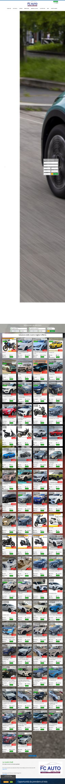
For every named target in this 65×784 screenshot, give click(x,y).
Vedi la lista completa (32, 755)
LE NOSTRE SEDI (42, 8)
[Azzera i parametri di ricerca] (52, 174)
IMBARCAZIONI (26, 8)
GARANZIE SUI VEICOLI (34, 8)
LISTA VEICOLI (15, 8)
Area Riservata (56, 1)
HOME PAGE (9, 8)
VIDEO (48, 8)
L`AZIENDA (20, 8)
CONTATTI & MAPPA (54, 8)
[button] (5, 167)
